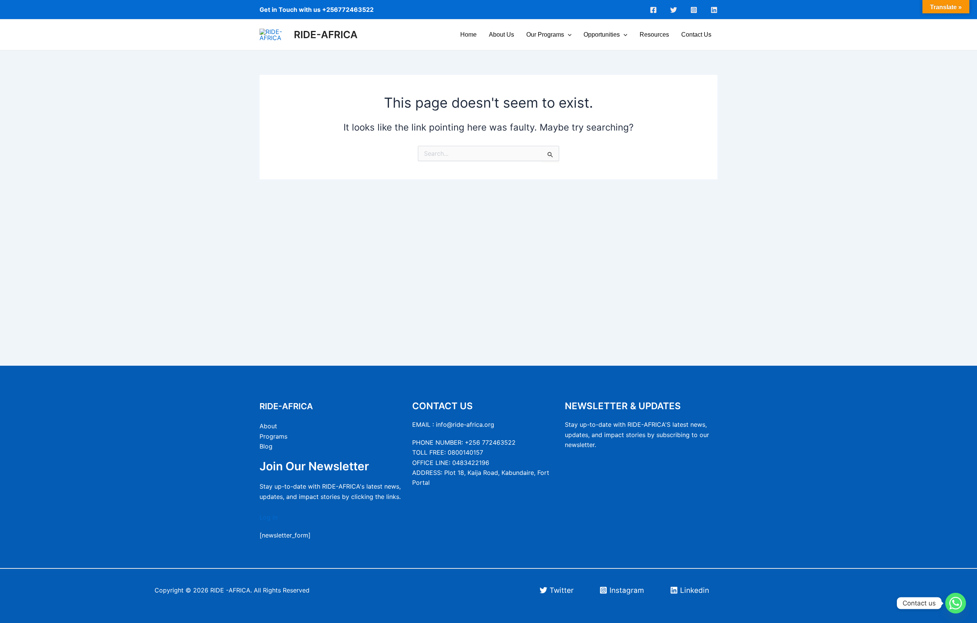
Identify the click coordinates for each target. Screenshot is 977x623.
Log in (268, 517)
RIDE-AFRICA (326, 34)
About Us (501, 34)
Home (468, 34)
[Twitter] (673, 9)
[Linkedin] (714, 9)
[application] (568, 34)
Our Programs (545, 34)
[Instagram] (693, 9)
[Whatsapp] (955, 603)
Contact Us (696, 34)
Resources (654, 34)
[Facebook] (653, 9)
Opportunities (602, 34)
